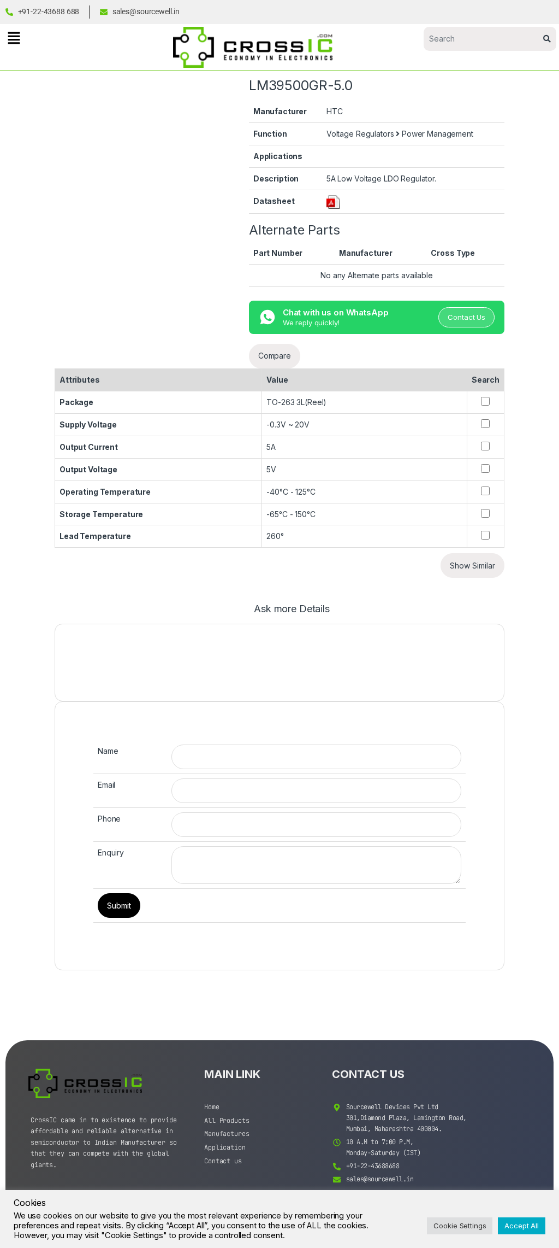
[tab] (292, 614)
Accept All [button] (521, 1225)
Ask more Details (292, 609)
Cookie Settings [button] (459, 1225)
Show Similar (472, 565)
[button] (14, 38)
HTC (334, 111)
